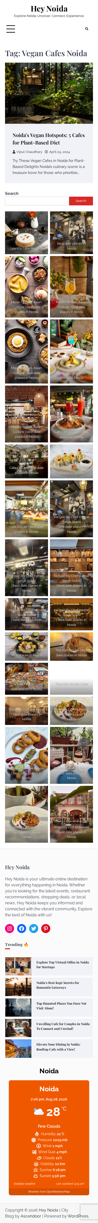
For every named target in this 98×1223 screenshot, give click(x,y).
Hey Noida (49, 8)
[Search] (86, 29)
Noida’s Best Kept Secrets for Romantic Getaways (57, 984)
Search (12, 193)
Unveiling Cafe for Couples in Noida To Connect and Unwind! (63, 1026)
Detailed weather (24, 1183)
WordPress (78, 1216)
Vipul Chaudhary (29, 152)
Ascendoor (31, 1216)
